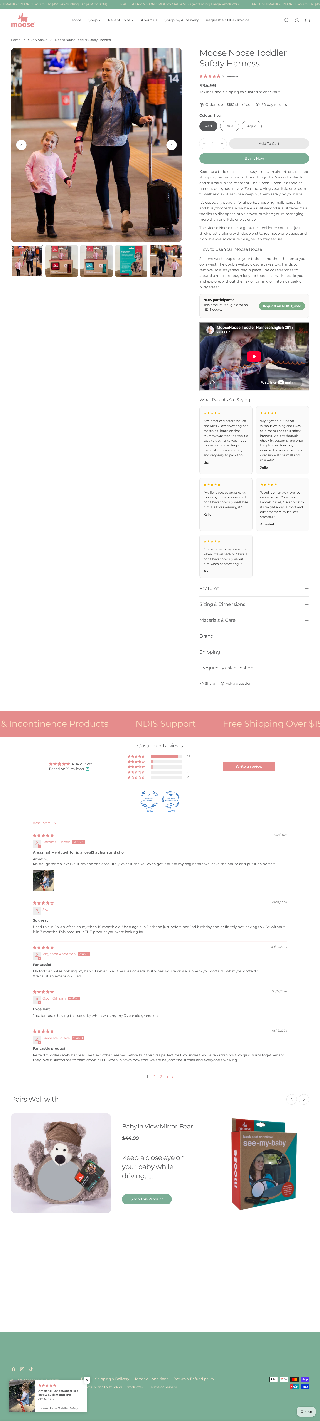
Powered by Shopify (28, 1386)
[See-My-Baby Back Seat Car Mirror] (263, 1163)
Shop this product (147, 1199)
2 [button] (154, 1077)
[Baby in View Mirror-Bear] (61, 1163)
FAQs (85, 1379)
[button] (210, 76)
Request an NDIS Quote (282, 306)
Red (208, 126)
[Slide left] (21, 145)
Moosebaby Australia (42, 1380)
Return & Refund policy (193, 1379)
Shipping (231, 92)
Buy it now (254, 158)
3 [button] (161, 1077)
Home (15, 40)
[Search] (286, 20)
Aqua (251, 126)
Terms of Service (163, 1387)
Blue (230, 126)
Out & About (37, 40)
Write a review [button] (249, 766)
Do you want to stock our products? (112, 1387)
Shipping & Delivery (112, 1379)
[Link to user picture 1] (43, 880)
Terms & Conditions (151, 1379)
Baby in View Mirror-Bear (157, 1126)
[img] (43, 835)
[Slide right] (171, 145)
